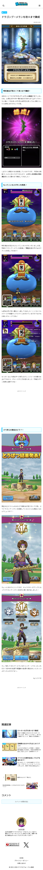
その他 (5, 12)
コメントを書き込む (21, 801)
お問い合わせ (21, 863)
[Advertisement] (21, 406)
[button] (39, 491)
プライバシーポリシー (21, 860)
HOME (22, 858)
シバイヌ (21, 829)
